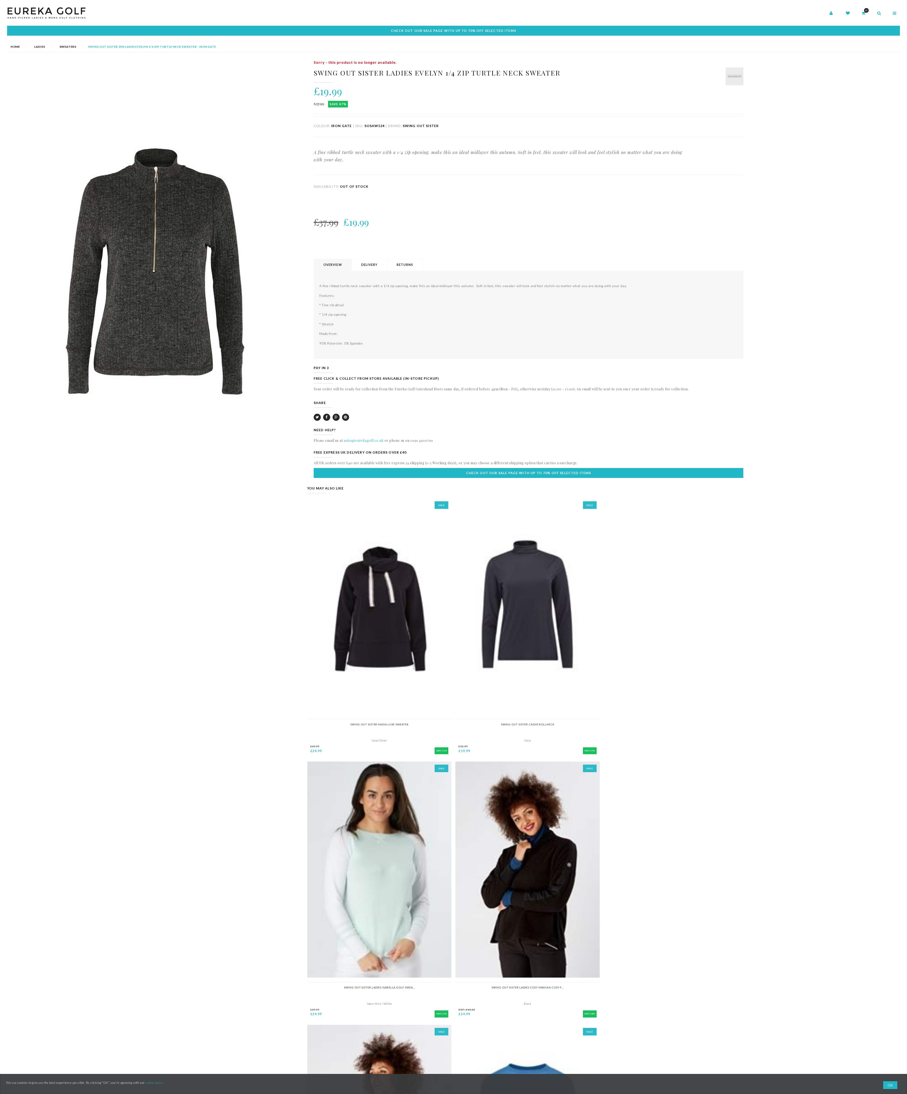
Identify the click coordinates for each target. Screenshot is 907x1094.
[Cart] (863, 13)
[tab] (333, 265)
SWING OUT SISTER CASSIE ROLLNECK (527, 724)
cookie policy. (154, 1083)
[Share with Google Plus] (336, 417)
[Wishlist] (848, 13)
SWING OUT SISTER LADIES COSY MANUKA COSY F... (528, 987)
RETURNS (405, 265)
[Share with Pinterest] (345, 417)
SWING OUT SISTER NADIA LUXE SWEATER (379, 724)
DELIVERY (369, 265)
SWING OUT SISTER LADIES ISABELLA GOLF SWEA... (379, 987)
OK (890, 1085)
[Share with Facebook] (326, 417)
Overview (332, 265)
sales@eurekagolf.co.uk (364, 440)
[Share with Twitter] (317, 417)
